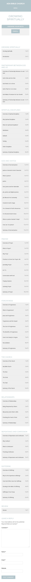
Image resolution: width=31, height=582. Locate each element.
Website (4, 568)
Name (4, 552)
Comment (5, 528)
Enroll (15, 31)
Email (3, 560)
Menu (16, 8)
